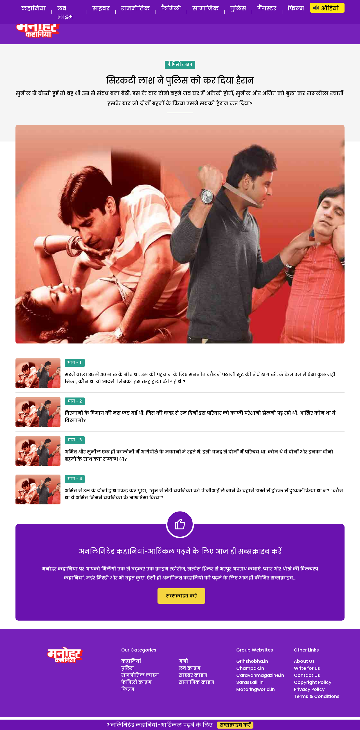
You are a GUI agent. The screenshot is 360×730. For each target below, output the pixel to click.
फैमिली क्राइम (180, 65)
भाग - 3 (75, 440)
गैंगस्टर (266, 8)
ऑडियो (330, 8)
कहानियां (33, 8)
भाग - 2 (75, 401)
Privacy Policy (309, 689)
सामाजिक (205, 8)
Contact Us (307, 675)
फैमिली (171, 8)
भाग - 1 (75, 363)
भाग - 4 (75, 479)
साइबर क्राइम (193, 675)
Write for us (307, 668)
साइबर (101, 8)
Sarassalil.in (250, 682)
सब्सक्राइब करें (181, 596)
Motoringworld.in (255, 689)
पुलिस (238, 8)
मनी (183, 661)
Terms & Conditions (316, 696)
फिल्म (296, 8)
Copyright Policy (312, 682)
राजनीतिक (135, 8)
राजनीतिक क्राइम (140, 675)
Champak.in (250, 668)
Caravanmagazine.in (260, 675)
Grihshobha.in (252, 661)
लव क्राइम (65, 13)
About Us (304, 661)
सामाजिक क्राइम (196, 682)
